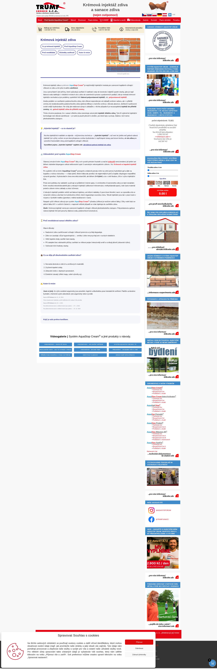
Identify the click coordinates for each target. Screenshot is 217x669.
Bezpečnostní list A (159, 427)
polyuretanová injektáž (118, 97)
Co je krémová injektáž (51, 46)
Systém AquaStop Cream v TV (125, 344)
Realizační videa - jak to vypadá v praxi (55, 349)
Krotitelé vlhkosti (90, 355)
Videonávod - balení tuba (90, 349)
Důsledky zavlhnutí (66, 52)
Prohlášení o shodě (159, 393)
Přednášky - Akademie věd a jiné (125, 349)
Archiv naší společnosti (125, 355)
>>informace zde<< (162, 137)
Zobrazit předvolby (139, 655)
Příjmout (139, 642)
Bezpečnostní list (158, 391)
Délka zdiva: (153, 173)
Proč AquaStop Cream (73, 46)
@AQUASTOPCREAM (163, 510)
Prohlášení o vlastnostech (161, 439)
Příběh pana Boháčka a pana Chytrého (55, 355)
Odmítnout (139, 648)
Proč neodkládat (48, 52)
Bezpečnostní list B (159, 438)
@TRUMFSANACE (162, 519)
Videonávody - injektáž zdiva (55, 344)
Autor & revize (84, 52)
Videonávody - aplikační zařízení (90, 344)
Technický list (157, 390)
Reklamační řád (152, 451)
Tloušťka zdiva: (154, 167)
